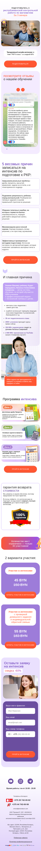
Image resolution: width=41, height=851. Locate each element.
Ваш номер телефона (15, 729)
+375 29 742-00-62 (22, 800)
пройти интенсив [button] (20, 260)
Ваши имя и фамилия (15, 706)
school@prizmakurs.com (20, 808)
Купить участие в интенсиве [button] (20, 595)
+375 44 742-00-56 (20, 804)
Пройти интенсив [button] (20, 469)
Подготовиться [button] (20, 64)
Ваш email (10, 717)
